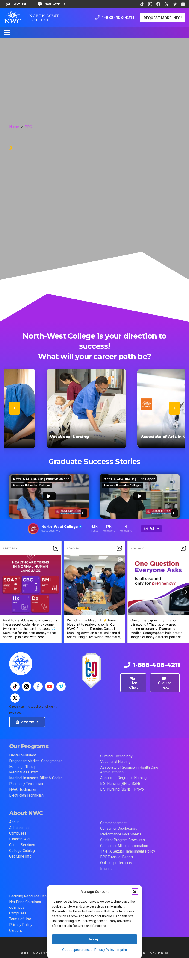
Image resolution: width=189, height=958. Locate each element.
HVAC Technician (22, 789)
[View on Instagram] (56, 548)
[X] (167, 4)
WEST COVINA (34, 952)
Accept (94, 939)
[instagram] (26, 686)
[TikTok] (142, 4)
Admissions (19, 828)
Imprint (122, 950)
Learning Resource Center (30, 896)
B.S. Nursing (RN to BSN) (120, 783)
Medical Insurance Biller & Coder (35, 778)
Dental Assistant (22, 755)
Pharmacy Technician (26, 784)
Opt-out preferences (77, 950)
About (14, 822)
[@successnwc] (33, 528)
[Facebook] (158, 4)
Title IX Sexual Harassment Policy (127, 851)
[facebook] (38, 686)
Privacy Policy (104, 950)
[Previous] (14, 408)
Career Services (22, 845)
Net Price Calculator (25, 902)
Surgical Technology (116, 756)
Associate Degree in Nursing (123, 778)
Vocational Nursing (115, 761)
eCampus (16, 907)
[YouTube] (183, 4)
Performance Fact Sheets (121, 834)
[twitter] (15, 698)
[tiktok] (15, 686)
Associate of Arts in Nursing (100, 436)
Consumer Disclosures (118, 828)
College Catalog (22, 850)
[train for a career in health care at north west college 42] (31, 17)
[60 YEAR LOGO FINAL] (91, 671)
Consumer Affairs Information (124, 846)
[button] (135, 891)
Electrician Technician (26, 795)
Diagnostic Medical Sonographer (35, 761)
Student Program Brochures (122, 840)
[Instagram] (150, 4)
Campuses (18, 833)
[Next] (174, 408)
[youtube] (49, 686)
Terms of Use (20, 919)
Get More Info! (21, 856)
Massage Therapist (25, 767)
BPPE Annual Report (116, 857)
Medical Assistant (23, 772)
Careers (15, 930)
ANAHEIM (159, 952)
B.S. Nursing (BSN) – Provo (122, 789)
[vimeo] (61, 686)
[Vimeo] (175, 4)
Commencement (113, 823)
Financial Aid (19, 839)
